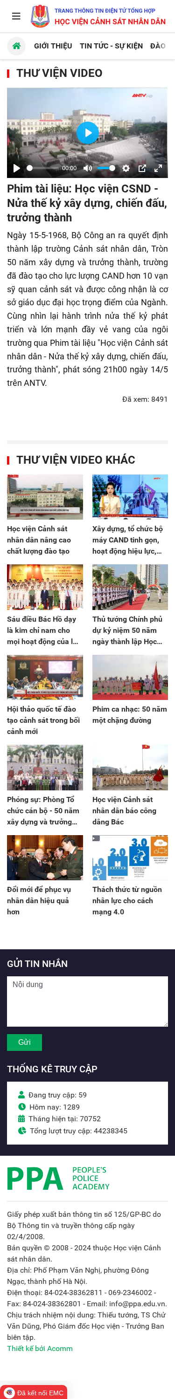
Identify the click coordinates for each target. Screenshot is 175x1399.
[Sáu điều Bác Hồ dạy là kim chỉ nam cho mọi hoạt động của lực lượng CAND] (45, 587)
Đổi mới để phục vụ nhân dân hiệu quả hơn (39, 900)
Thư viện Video (59, 73)
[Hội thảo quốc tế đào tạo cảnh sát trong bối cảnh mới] (45, 677)
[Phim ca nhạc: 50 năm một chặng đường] (130, 677)
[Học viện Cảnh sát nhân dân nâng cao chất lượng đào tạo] (45, 497)
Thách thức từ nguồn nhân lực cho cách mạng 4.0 (127, 900)
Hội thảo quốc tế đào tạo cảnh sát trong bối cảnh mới (43, 720)
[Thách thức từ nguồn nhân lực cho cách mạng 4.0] (130, 858)
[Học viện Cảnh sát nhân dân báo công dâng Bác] (130, 767)
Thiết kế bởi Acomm (40, 1348)
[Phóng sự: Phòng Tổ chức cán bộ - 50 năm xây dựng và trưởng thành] (45, 767)
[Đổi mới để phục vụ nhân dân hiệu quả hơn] (45, 858)
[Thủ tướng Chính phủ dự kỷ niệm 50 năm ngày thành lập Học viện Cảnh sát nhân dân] (130, 587)
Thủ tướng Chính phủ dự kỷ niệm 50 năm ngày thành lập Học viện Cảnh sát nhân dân (127, 641)
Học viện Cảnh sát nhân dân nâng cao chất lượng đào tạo (39, 539)
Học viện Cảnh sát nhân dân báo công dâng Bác (124, 810)
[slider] (43, 168)
